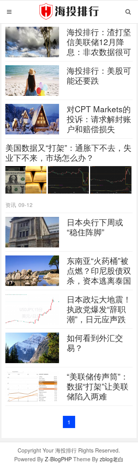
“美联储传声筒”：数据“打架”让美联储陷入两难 (97, 386)
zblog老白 (111, 459)
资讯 (10, 204)
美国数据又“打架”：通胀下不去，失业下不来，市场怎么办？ (68, 152)
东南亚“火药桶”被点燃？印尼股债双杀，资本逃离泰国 (99, 270)
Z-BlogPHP (58, 459)
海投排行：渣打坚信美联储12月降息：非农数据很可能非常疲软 (99, 46)
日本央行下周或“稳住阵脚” (95, 227)
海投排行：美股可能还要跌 (99, 75)
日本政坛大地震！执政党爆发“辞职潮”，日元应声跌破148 (99, 313)
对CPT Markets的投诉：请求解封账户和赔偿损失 (99, 118)
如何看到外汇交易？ (95, 342)
